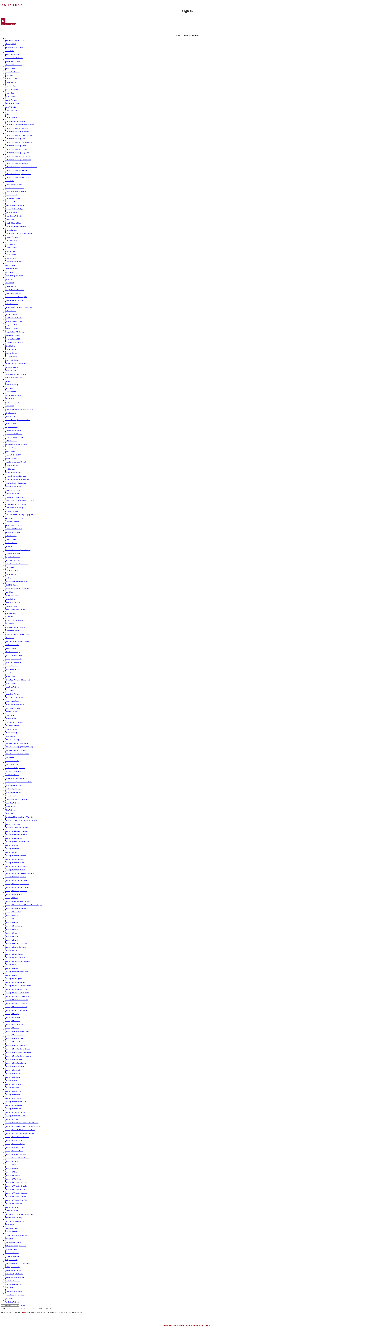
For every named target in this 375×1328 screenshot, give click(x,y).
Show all (22, 1305)
